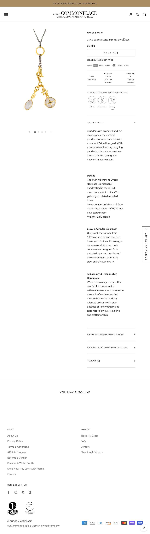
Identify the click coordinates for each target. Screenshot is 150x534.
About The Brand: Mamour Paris (105, 334)
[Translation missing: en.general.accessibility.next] (51, 131)
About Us (12, 435)
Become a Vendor (17, 457)
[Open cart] (144, 14)
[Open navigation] (6, 14)
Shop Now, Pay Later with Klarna (25, 468)
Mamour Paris (95, 33)
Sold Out (111, 53)
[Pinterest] (23, 492)
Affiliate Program (17, 452)
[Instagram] (16, 492)
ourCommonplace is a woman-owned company (33, 525)
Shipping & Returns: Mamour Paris (107, 348)
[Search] (137, 14)
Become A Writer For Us (20, 463)
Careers (11, 474)
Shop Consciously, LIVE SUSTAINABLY (65, 3)
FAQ (83, 441)
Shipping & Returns (92, 452)
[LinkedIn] (30, 492)
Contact (85, 446)
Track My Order (89, 435)
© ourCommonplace (19, 521)
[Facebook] (8, 492)
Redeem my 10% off (146, 246)
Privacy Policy (15, 441)
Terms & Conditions (18, 446)
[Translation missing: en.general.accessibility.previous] (29, 131)
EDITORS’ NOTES (96, 122)
